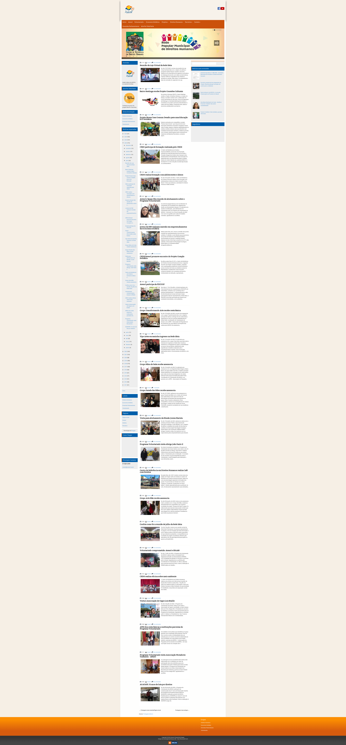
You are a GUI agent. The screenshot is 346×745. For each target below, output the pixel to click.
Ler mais (185, 83)
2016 (125, 369)
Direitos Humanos (176, 22)
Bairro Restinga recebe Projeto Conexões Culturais (161, 91)
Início (124, 22)
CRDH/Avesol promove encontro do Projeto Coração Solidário (162, 257)
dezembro (128, 145)
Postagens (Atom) (148, 714)
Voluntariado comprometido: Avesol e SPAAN (159, 550)
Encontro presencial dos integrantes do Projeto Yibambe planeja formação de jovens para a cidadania (211, 84)
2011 (125, 385)
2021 (125, 354)
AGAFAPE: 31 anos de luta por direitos (156, 684)
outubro (128, 151)
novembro (128, 148)
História (124, 423)
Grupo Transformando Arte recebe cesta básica (160, 310)
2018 (125, 363)
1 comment (156, 387)
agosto (128, 157)
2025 (125, 136)
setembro (128, 154)
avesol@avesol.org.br (128, 467)
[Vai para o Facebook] (219, 8)
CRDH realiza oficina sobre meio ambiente (158, 576)
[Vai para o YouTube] (222, 8)
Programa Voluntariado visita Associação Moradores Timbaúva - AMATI (163, 656)
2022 (125, 351)
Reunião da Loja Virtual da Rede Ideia (156, 65)
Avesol (130, 22)
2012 (125, 382)
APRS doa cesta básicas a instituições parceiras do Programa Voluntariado (161, 628)
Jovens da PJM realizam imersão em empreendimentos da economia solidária (163, 228)
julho (127, 160)
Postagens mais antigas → (182, 710)
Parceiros (188, 22)
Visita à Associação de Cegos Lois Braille (157, 601)
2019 (125, 360)
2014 (125, 376)
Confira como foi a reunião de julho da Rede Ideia (161, 524)
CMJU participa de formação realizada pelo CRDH (161, 147)
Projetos (164, 22)
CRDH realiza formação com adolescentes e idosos (161, 175)
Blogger (133, 430)
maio (127, 335)
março (127, 341)
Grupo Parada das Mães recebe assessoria (158, 390)
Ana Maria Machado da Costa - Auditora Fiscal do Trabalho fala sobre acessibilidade (211, 104)
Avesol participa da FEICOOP (152, 284)
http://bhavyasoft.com (182, 739)
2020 (125, 357)
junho (127, 332)
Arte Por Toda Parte (147, 26)
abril (127, 338)
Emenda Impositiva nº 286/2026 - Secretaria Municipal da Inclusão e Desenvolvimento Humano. (212, 74)
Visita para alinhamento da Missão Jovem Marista (161, 418)
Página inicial (157, 710)
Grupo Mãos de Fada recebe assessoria (156, 364)
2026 (125, 133)
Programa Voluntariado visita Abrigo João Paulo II (161, 444)
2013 (125, 379)
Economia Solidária (152, 22)
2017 (125, 366)
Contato (196, 22)
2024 (125, 140)
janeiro (128, 347)
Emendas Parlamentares (131, 26)
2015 (125, 372)
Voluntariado (138, 22)
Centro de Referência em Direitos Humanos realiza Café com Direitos (164, 471)
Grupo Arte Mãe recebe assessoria (154, 498)
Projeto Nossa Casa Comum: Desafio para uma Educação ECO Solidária (164, 118)
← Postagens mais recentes (146, 710)
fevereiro (128, 344)
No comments (157, 62)
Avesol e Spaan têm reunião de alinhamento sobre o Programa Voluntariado (162, 200)
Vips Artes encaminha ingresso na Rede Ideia (159, 336)
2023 (125, 143)
